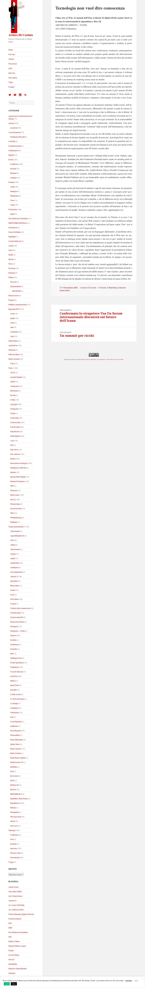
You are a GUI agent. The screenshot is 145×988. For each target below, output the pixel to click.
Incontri (13, 168)
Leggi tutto (128, 981)
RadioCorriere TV (16, 762)
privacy (13, 499)
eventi (12, 313)
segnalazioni (12, 345)
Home (10, 49)
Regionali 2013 (13, 309)
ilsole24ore (14, 676)
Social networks (16, 508)
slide (12, 327)
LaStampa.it (14, 708)
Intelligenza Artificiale (18, 467)
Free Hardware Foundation (18, 218)
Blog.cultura (14, 585)
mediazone (14, 726)
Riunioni (13, 173)
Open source (14, 495)
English (11, 155)
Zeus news (14, 826)
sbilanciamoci (13, 341)
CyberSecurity (15, 612)
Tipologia (11, 830)
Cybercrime (14, 418)
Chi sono (11, 54)
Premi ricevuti (13, 295)
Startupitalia (14, 812)
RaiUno (13, 789)
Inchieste (13, 844)
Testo (12, 200)
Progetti (11, 300)
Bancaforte (14, 581)
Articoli (11, 59)
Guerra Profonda (14, 232)
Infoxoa (13, 680)
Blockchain (14, 390)
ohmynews (14, 490)
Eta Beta (13, 640)
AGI (11, 540)
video (12, 336)
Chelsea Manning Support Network (21, 914)
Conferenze (14, 164)
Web (12, 513)
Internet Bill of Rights (18, 477)
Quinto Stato (14, 744)
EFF (10, 923)
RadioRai (13, 767)
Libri (10, 68)
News (10, 264)
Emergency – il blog (17, 631)
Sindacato (12, 350)
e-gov (12, 440)
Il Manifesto (14, 667)
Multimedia (14, 196)
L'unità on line (15, 694)
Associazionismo (14, 132)
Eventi (10, 159)
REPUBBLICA (16, 794)
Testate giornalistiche (15, 526)
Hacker (13, 458)
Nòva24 (11, 959)
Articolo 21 (14, 576)
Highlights (12, 236)
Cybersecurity (15, 422)
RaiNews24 (14, 785)
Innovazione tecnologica (19, 463)
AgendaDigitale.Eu (17, 535)
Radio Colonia (15, 753)
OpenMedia (12, 964)
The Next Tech (15, 816)
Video (10, 82)
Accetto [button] (7, 984)
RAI (11, 771)
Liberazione (14, 712)
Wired (12, 821)
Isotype (11, 950)
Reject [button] (136, 980)
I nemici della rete (14, 241)
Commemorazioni (14, 146)
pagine (12, 318)
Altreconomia (15, 549)
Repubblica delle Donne (19, 798)
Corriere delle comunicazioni (20, 608)
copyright (13, 404)
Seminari (13, 177)
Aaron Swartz (13, 887)
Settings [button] (14, 984)
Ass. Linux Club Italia (16, 905)
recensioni (14, 128)
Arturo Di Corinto (20, 35)
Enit (11, 445)
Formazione (12, 63)
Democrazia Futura (17, 622)
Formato (11, 182)
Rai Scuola (14, 776)
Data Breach (14, 431)
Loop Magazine (16, 721)
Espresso (13, 635)
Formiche (13, 649)
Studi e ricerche (14, 359)
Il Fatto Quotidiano (17, 662)
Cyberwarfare (15, 427)
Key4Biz (13, 690)
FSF (10, 937)
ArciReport (14, 567)
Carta (12, 594)
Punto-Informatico (16, 739)
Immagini (13, 191)
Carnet (12, 590)
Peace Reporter (15, 730)
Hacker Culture (13, 941)
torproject (11, 973)
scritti (12, 322)
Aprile (12, 558)
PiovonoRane (15, 735)
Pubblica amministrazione (17, 304)
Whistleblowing (16, 517)
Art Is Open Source (15, 896)
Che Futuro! (14, 599)
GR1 (12, 653)
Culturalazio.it (13, 150)
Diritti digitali (15, 436)
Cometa (13, 603)
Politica (11, 277)
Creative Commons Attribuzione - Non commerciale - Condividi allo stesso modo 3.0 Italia (102, 359)
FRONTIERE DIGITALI (17, 223)
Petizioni (11, 273)
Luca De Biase (13, 955)
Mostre (10, 259)
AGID (12, 381)
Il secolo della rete (16, 671)
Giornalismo (12, 227)
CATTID (11, 141)
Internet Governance (17, 481)
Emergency (14, 626)
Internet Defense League (17, 946)
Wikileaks (13, 522)
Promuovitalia (15, 504)
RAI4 (12, 780)
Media (10, 254)
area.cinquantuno (16, 572)
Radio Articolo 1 (16, 748)
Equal (12, 214)
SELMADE (16, 291)
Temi (10, 368)
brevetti (13, 395)
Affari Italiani (15, 531)
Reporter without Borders (17, 968)
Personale (11, 268)
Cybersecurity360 (16, 617)
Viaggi (10, 862)
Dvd (11, 839)
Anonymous (14, 386)
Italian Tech (14, 685)
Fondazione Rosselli (17, 137)
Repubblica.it (15, 803)
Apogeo (13, 554)
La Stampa (14, 703)
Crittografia (14, 409)
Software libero (13, 354)
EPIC (10, 927)
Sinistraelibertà (15, 286)
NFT (12, 486)
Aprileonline (14, 563)
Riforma (13, 807)
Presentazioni (15, 857)
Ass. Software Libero (16, 909)
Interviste (11, 73)
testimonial (14, 332)
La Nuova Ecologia (17, 699)
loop (11, 717)
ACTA (12, 372)
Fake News (14, 449)
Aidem (12, 545)
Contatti (11, 87)
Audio (12, 186)
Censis (12, 363)
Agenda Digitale (16, 377)
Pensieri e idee (15, 853)
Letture (11, 245)
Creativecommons (14, 918)
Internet (13, 472)
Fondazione (14, 644)
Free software (15, 454)
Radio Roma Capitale (18, 758)
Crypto (12, 413)
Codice (12, 399)
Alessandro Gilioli (15, 891)
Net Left (13, 282)
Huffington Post (16, 658)
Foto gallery (12, 77)
